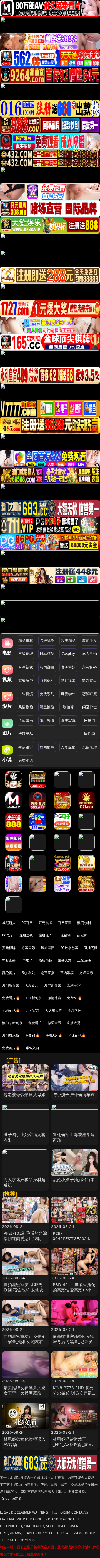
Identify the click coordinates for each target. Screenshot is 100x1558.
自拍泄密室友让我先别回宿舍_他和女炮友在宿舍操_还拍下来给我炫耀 (25, 1344)
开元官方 (32, 1010)
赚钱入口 (32, 1047)
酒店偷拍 (45, 960)
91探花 (47, 680)
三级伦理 (25, 653)
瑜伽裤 (68, 706)
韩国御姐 (47, 667)
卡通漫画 (25, 720)
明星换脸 (47, 706)
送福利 (66, 935)
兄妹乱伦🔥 (77, 1035)
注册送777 (47, 935)
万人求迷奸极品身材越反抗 (25, 1182)
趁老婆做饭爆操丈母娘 (25, 1094)
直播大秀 (74, 1022)
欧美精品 (68, 640)
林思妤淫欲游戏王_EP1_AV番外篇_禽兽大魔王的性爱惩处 (74, 1444)
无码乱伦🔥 (11, 1010)
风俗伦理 (89, 747)
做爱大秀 (54, 1022)
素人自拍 (89, 653)
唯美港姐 (68, 667)
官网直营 (65, 922)
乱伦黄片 (9, 972)
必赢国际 (28, 947)
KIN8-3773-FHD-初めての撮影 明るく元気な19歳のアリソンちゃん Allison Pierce (74, 1396)
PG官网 (27, 922)
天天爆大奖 (53, 1010)
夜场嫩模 (67, 972)
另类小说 (25, 760)
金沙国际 (74, 1010)
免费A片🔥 (54, 1035)
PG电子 (8, 935)
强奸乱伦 (47, 640)
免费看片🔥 (11, 997)
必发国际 (86, 972)
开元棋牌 (45, 922)
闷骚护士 (89, 706)
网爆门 (89, 720)
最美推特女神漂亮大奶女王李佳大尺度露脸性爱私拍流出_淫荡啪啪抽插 (25, 1396)
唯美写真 (68, 720)
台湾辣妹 (25, 667)
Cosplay (68, 653)
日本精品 (47, 653)
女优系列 (47, 693)
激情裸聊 (54, 997)
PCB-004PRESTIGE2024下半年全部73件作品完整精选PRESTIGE (74, 1241)
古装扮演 (25, 693)
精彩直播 (9, 960)
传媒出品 (25, 733)
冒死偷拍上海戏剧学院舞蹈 (74, 1137)
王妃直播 (84, 960)
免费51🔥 (74, 997)
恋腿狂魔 (89, 693)
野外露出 (89, 680)
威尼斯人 (9, 922)
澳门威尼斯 (10, 1035)
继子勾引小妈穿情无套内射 (25, 1137)
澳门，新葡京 (12, 1022)
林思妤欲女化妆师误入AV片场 (25, 1441)
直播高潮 (91, 947)
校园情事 (47, 747)
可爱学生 (68, 693)
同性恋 (89, 733)
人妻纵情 (68, 747)
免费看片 (35, 1022)
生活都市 (25, 747)
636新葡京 (34, 997)
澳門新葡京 (52, 985)
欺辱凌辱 (25, 680)
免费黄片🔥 (11, 1047)
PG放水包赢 (69, 947)
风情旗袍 (25, 706)
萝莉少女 (89, 640)
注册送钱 (26, 935)
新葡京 (82, 935)
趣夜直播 (47, 972)
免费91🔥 (32, 1035)
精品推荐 (25, 640)
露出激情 (47, 720)
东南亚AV (89, 667)
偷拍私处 (28, 972)
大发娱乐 (32, 985)
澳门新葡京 (10, 985)
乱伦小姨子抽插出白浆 (74, 1179)
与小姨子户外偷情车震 (74, 1094)
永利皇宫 (74, 985)
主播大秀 (65, 960)
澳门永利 (84, 922)
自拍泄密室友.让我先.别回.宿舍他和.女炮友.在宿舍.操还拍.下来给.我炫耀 (24, 1292)
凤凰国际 (47, 947)
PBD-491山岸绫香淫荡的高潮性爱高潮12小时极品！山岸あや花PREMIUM (74, 1292)
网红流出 (68, 680)
